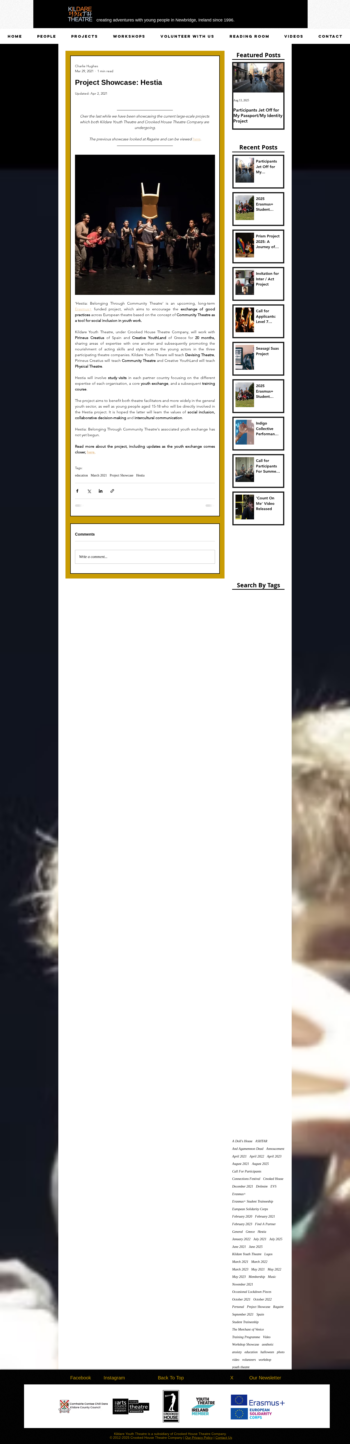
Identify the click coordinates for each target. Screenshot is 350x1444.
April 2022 (257, 1156)
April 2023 (274, 1156)
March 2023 (240, 1269)
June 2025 (256, 1247)
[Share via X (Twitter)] (89, 491)
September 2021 (243, 1314)
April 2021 (239, 1156)
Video (266, 1337)
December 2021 (242, 1186)
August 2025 (260, 1164)
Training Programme (246, 1337)
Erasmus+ (239, 1194)
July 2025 (275, 1239)
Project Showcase (121, 475)
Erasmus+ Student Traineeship (252, 1201)
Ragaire (278, 1307)
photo (281, 1352)
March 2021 (99, 475)
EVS (273, 1186)
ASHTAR (261, 1141)
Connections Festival (246, 1179)
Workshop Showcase (245, 1344)
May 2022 (274, 1269)
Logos (268, 1254)
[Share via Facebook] (77, 491)
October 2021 (241, 1299)
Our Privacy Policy (199, 1437)
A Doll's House (242, 1141)
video (235, 1360)
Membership (257, 1277)
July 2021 (259, 1239)
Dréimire (262, 1186)
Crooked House (273, 1179)
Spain (260, 1314)
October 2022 (262, 1299)
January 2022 (241, 1239)
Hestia (140, 475)
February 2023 (242, 1224)
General (237, 1232)
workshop (265, 1360)
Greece (250, 1232)
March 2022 (259, 1262)
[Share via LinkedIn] (100, 491)
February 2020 (242, 1216)
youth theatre (241, 1367)
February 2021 (265, 1216)
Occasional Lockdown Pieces (251, 1292)
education (81, 475)
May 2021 (258, 1269)
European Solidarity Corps (250, 1209)
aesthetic (268, 1344)
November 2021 (242, 1284)
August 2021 (240, 1164)
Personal (238, 1307)
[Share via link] (112, 491)
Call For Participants (246, 1171)
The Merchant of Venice (248, 1329)
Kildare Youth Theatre (246, 1254)
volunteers (249, 1360)
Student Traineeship (245, 1322)
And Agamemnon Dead (247, 1149)
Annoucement (275, 1149)
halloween (267, 1352)
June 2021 (239, 1247)
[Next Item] (276, 78)
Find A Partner (265, 1224)
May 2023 (239, 1277)
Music (272, 1277)
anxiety (237, 1352)
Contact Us (223, 1437)
